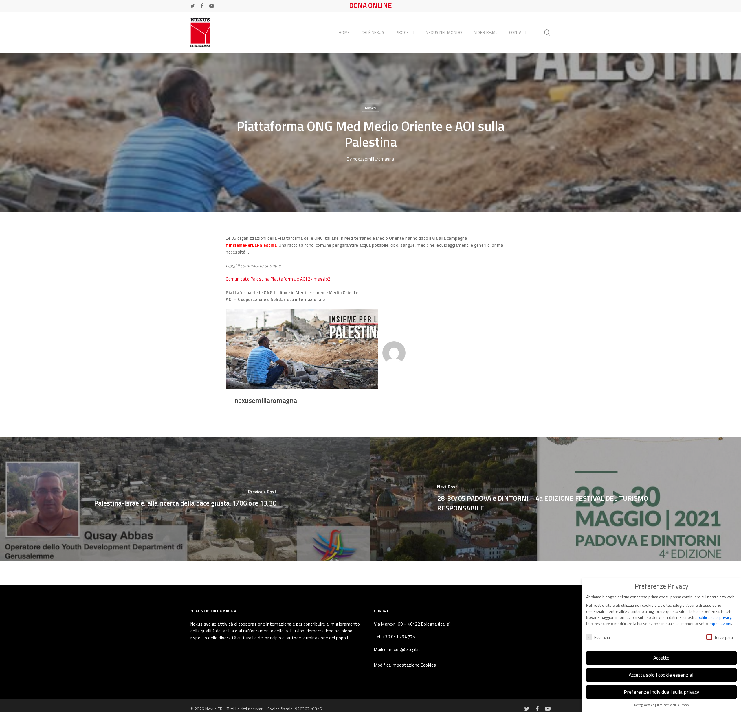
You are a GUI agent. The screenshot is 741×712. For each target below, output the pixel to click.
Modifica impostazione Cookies (405, 665)
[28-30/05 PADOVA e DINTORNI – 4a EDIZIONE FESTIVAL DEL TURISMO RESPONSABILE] (555, 498)
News (370, 108)
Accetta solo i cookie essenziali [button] (661, 675)
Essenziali (603, 637)
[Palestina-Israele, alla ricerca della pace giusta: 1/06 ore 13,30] (185, 498)
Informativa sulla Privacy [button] (673, 704)
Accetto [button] (661, 658)
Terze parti (723, 637)
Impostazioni (720, 623)
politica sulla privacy (714, 617)
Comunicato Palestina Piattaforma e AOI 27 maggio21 (279, 279)
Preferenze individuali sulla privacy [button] (661, 692)
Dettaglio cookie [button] (644, 704)
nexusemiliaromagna (373, 159)
